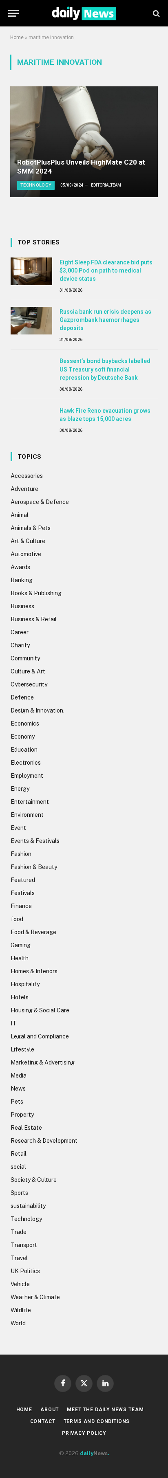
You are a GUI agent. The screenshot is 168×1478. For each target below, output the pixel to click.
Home (17, 37)
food (17, 919)
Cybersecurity (29, 684)
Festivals (23, 893)
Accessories (27, 476)
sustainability (28, 1206)
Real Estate (26, 1127)
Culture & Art (28, 671)
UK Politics (25, 1271)
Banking (22, 580)
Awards (20, 567)
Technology (26, 1219)
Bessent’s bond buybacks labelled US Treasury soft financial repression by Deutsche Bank (105, 369)
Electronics (26, 762)
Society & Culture (34, 1180)
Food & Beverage (33, 932)
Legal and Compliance (40, 1036)
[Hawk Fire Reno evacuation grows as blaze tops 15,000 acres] (31, 419)
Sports (19, 1193)
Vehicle (20, 1284)
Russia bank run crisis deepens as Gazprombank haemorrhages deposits (105, 319)
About (49, 1409)
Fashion (21, 854)
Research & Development (44, 1140)
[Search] (155, 13)
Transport (24, 1245)
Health (20, 958)
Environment (27, 815)
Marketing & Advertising (43, 1062)
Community (25, 658)
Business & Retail (34, 619)
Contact (42, 1421)
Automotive (26, 554)
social (18, 1166)
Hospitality (25, 984)
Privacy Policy (84, 1433)
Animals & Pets (31, 528)
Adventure (24, 489)
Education (24, 749)
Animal (20, 515)
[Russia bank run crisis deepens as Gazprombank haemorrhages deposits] (31, 320)
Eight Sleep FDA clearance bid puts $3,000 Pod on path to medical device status (106, 270)
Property (22, 1114)
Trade (19, 1232)
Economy (23, 736)
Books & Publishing (36, 593)
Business (22, 606)
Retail (19, 1153)
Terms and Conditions (97, 1421)
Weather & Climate (35, 1297)
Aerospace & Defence (40, 502)
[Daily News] (84, 13)
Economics (25, 723)
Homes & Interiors (34, 971)
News (18, 1088)
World (18, 1323)
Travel (19, 1258)
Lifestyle (22, 1049)
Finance (21, 906)
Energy (20, 788)
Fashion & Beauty (34, 867)
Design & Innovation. (37, 710)
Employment (27, 775)
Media (19, 1075)
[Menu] (13, 13)
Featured (23, 880)
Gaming (21, 945)
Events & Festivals (35, 841)
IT (13, 1023)
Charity (20, 645)
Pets (17, 1101)
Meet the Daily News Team (105, 1409)
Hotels (20, 997)
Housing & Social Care (40, 1010)
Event (18, 828)
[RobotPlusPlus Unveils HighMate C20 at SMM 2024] (84, 141)
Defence (22, 697)
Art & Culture (28, 541)
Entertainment (30, 801)
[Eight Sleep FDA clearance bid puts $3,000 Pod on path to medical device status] (31, 271)
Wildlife (21, 1310)
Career (20, 632)
